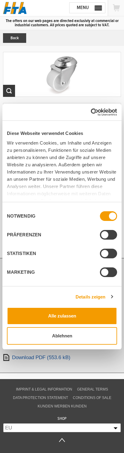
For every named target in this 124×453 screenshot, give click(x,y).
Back (15, 38)
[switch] (108, 235)
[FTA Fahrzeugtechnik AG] (15, 8)
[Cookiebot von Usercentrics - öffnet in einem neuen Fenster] (90, 112)
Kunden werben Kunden (62, 406)
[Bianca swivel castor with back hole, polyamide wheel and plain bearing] (62, 74)
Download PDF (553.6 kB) (41, 357)
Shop (62, 418)
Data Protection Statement (40, 398)
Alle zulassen (62, 315)
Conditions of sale (92, 398)
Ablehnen (62, 335)
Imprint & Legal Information (44, 389)
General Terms (92, 389)
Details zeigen (90, 296)
